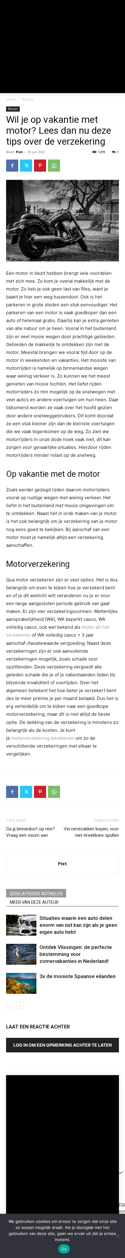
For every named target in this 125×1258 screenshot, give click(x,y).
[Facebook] (12, 166)
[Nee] (117, 1236)
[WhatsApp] (54, 166)
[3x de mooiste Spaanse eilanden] (21, 983)
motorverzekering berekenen (42, 738)
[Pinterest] (40, 166)
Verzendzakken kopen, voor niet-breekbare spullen (91, 832)
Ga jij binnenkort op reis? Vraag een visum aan (30, 832)
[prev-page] (10, 1006)
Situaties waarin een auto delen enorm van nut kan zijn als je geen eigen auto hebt (78, 925)
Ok (64, 1248)
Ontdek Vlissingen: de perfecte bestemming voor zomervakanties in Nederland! (75, 954)
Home (11, 99)
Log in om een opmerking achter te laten (62, 1045)
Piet (19, 152)
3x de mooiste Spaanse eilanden (77, 976)
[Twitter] (26, 166)
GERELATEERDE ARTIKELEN (36, 893)
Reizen (28, 99)
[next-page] (19, 1006)
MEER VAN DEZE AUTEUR (34, 902)
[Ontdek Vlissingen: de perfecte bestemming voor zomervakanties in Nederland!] (21, 954)
